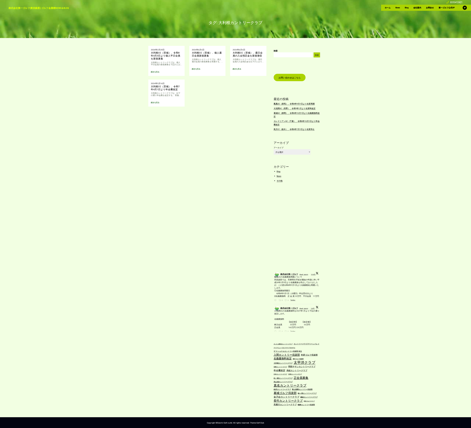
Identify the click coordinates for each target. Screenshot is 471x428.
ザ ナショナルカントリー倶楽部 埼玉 (288, 351)
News (397, 7)
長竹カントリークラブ (288, 400)
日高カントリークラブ (295, 374)
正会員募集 (301, 377)
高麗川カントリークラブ (285, 404)
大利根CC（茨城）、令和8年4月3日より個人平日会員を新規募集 (165, 55)
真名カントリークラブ (290, 385)
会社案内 (417, 7)
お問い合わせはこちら (290, 77)
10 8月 (313, 274)
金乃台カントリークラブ (286, 396)
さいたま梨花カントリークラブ (283, 344)
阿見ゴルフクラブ (309, 401)
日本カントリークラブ (280, 374)
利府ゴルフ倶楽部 (309, 354)
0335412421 (456, 2)
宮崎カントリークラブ (280, 367)
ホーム (388, 7)
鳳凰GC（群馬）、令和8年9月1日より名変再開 (294, 103)
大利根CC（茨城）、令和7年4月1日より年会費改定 (165, 88)
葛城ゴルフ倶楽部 (285, 392)
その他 (279, 180)
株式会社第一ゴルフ (289, 274)
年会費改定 (279, 370)
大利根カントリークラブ (283, 363)
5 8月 (313, 308)
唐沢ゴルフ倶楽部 (298, 359)
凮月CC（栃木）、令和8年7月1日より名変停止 (294, 129)
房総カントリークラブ (296, 370)
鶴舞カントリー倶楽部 (306, 404)
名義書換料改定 (283, 358)
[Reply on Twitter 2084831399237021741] (276, 331)
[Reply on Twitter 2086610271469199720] (276, 300)
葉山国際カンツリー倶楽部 (302, 389)
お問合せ (430, 7)
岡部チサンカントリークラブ (301, 366)
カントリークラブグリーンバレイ (306, 343)
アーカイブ (278, 147)
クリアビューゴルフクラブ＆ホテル (284, 348)
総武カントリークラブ (282, 389)
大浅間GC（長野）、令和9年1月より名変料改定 (294, 108)
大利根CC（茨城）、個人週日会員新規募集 (207, 54)
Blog (407, 7)
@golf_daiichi (304, 274)
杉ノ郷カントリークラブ (283, 378)
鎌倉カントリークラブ (309, 397)
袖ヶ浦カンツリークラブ (307, 393)
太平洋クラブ (304, 362)
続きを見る (155, 71)
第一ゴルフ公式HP (447, 7)
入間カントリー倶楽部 (287, 354)
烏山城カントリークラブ (283, 381)
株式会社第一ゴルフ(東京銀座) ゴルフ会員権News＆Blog (39, 8)
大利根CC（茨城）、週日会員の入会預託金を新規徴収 (248, 54)
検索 (276, 50)
